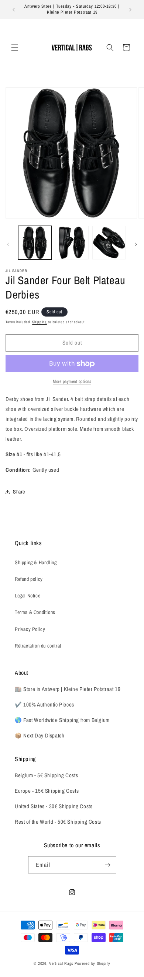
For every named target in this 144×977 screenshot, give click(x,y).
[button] (15, 47)
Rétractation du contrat (38, 645)
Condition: (18, 470)
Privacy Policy (30, 629)
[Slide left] (8, 244)
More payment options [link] (72, 381)
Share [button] (19, 491)
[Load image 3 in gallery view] (109, 242)
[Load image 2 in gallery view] (71, 242)
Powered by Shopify (92, 963)
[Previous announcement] (14, 9)
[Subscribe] (108, 864)
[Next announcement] (130, 9)
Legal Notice (27, 595)
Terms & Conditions (35, 612)
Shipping (39, 322)
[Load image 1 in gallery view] (34, 242)
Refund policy (29, 579)
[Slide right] (136, 244)
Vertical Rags (61, 963)
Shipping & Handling (35, 562)
